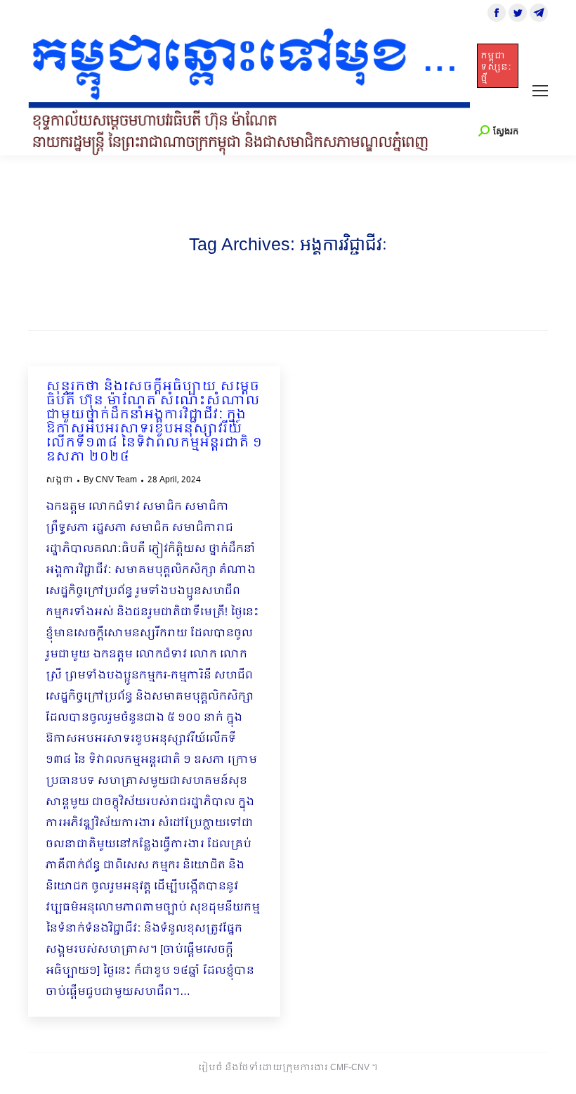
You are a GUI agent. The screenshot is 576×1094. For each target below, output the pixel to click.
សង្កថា (59, 480)
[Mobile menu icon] (540, 90)
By (110, 480)
